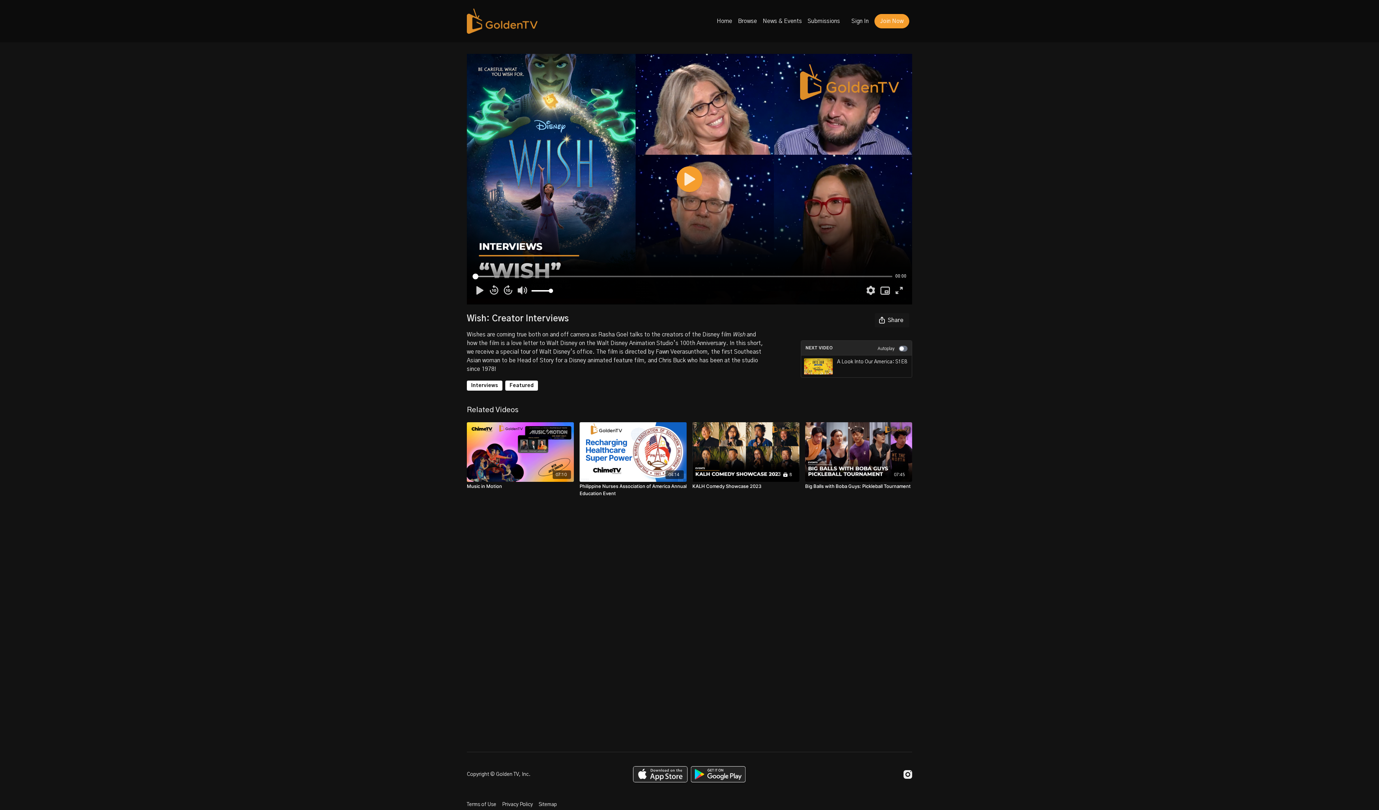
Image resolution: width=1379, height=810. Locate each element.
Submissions (824, 21)
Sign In (860, 21)
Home (724, 21)
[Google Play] (718, 774)
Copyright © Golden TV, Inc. (498, 774)
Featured (522, 385)
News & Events (782, 21)
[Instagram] (908, 774)
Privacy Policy (517, 804)
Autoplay (886, 348)
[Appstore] (660, 774)
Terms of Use (481, 804)
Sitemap (548, 804)
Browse (747, 21)
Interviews (484, 385)
